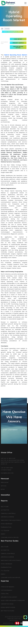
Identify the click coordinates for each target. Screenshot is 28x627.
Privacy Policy (14, 620)
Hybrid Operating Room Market (15, 55)
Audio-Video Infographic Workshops (13, 600)
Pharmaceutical (6, 527)
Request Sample (18, 42)
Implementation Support (9, 597)
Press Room (4, 482)
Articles (3, 485)
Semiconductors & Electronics (11, 520)
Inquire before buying (18, 47)
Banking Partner (8, 623)
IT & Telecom (5, 530)
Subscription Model (7, 604)
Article (7, 28)
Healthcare (4, 506)
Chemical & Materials (8, 553)
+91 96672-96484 (6, 470)
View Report (18, 39)
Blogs (3, 489)
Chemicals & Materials (8, 513)
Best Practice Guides (7, 610)
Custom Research (6, 590)
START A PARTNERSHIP (10, 429)
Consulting (4, 593)
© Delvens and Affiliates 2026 (14, 616)
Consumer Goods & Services (10, 537)
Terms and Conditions (14, 618)
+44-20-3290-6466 (7, 467)
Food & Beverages (6, 523)
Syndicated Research (7, 586)
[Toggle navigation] (25, 3)
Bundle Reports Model (8, 607)
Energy (3, 534)
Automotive (5, 510)
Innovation (5, 495)
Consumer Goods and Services (10, 577)
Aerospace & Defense (7, 516)
